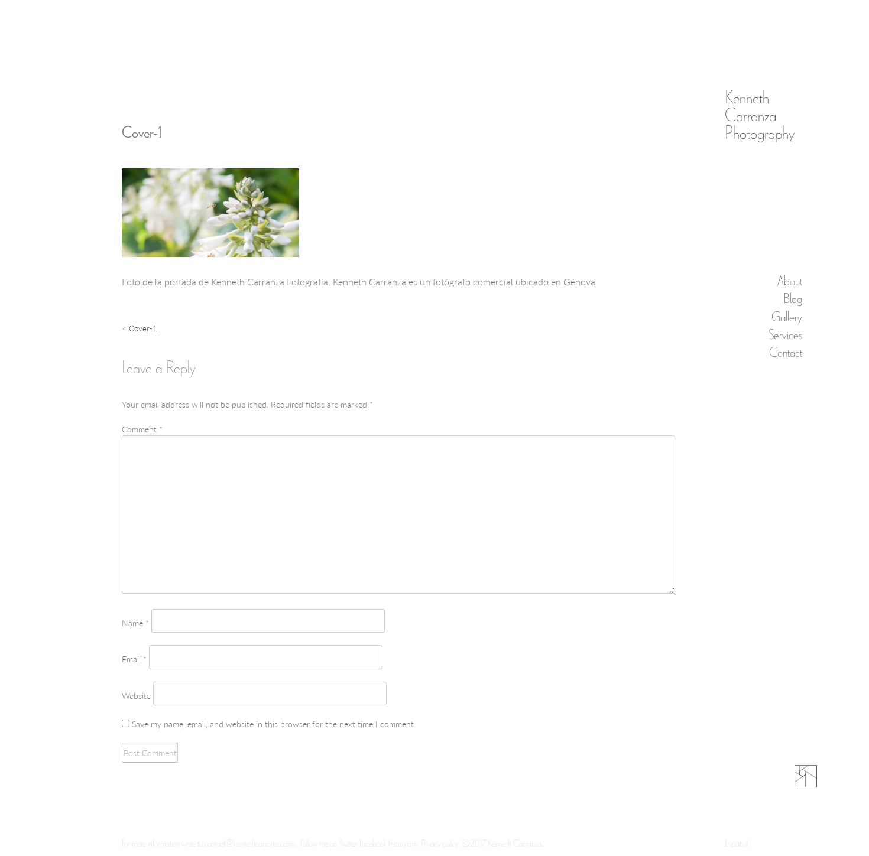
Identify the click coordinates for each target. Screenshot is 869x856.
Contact (785, 350)
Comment (142, 429)
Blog (792, 297)
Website (136, 695)
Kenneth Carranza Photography (760, 113)
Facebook (373, 843)
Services (785, 332)
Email (134, 659)
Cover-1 (143, 328)
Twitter (349, 843)
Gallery (786, 315)
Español (736, 843)
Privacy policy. (440, 843)
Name (135, 623)
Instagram (402, 843)
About (789, 279)
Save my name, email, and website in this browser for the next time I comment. (274, 724)
